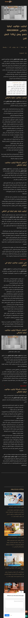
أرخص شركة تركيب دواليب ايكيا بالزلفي (15, 86)
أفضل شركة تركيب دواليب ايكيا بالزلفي (15, 91)
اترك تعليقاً (24, 47)
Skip (11, 615)
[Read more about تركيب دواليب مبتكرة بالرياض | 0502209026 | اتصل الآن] (14, 589)
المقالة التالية (14, 480)
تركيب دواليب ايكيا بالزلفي (18, 84)
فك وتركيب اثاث (13, 47)
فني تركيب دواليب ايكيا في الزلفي (17, 90)
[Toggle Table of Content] (23, 83)
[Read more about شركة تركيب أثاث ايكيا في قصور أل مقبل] (14, 559)
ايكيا (3, 360)
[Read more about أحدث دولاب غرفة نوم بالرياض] (14, 529)
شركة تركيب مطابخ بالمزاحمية (12, 259)
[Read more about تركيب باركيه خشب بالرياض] (14, 499)
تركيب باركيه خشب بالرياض (16, 507)
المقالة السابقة (14, 475)
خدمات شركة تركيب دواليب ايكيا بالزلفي (15, 93)
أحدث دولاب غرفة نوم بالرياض (15, 537)
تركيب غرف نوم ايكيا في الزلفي (17, 88)
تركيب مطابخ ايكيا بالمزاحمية (12, 386)
